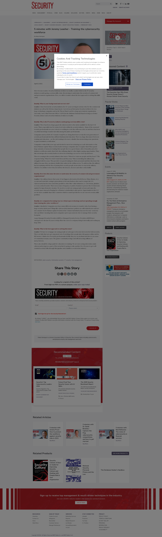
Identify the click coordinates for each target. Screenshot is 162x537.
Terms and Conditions (69, 73)
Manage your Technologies (73, 84)
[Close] (107, 56)
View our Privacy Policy (83, 79)
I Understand (87, 84)
